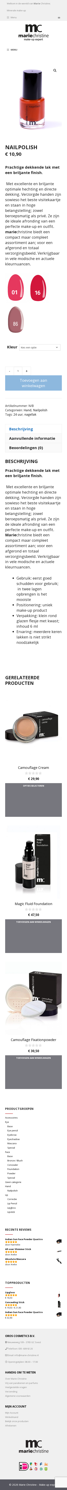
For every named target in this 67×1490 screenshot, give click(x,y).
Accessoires (11, 1117)
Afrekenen (10, 1425)
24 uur (18, 414)
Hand (27, 410)
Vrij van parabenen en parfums (21, 1383)
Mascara (11, 1143)
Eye (7, 1122)
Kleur (12, 346)
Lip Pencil (12, 1203)
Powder (11, 1173)
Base (10, 1126)
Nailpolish (40, 410)
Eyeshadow (13, 1139)
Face (7, 1152)
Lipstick (11, 1212)
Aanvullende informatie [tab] (32, 438)
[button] (55, 70)
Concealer (12, 1164)
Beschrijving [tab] (21, 428)
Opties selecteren (33, 785)
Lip (6, 1194)
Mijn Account (11, 1412)
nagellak (30, 414)
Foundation (13, 1169)
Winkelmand (11, 1417)
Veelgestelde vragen (16, 1387)
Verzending (11, 1391)
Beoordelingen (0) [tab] (26, 447)
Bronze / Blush (15, 1160)
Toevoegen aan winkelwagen (33, 383)
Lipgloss (11, 1207)
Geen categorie (13, 1182)
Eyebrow (11, 1134)
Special (11, 1147)
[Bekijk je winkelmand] (59, 17)
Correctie (12, 1199)
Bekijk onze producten (17, 1421)
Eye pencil (12, 1130)
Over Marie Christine (16, 1378)
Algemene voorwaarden (17, 1395)
